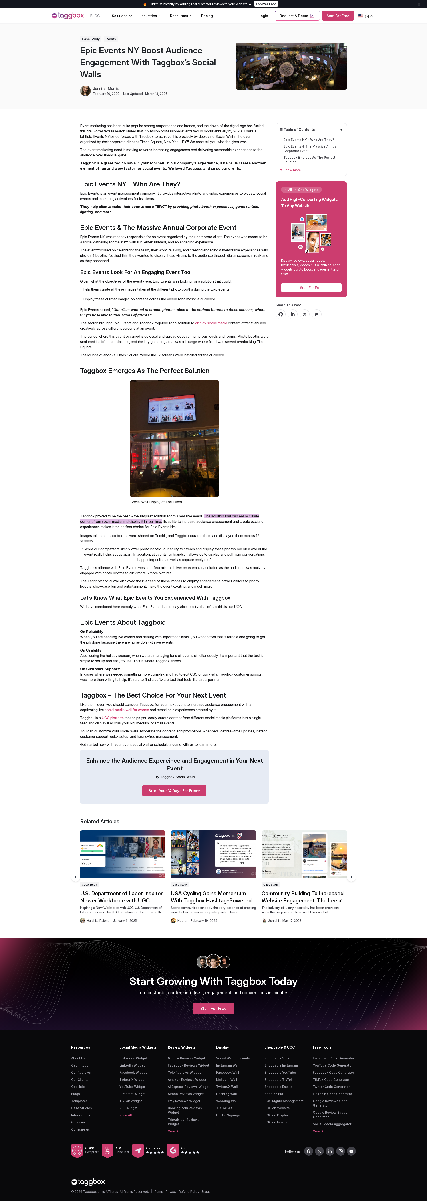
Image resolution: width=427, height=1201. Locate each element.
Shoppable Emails (278, 1087)
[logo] (68, 15)
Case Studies (81, 1108)
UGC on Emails (275, 1122)
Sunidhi (273, 920)
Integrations (80, 1115)
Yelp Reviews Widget (184, 1072)
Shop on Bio (273, 1094)
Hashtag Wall (226, 1094)
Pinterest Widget (132, 1094)
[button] (351, 877)
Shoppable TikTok (278, 1079)
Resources (179, 16)
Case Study (91, 39)
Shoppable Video (277, 1058)
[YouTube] (351, 1151)
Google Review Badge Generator (330, 1115)
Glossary (78, 1122)
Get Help (78, 1087)
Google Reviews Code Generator (330, 1103)
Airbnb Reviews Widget (186, 1094)
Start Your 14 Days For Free (173, 790)
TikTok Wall (225, 1108)
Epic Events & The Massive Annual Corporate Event (310, 148)
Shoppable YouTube (280, 1072)
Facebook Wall (227, 1072)
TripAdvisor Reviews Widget (183, 1122)
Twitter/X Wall (227, 1087)
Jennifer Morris (106, 88)
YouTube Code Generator (332, 1065)
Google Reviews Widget (186, 1058)
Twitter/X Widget (132, 1079)
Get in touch (80, 1065)
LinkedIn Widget (132, 1065)
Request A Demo (294, 16)
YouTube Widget (132, 1087)
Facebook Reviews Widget (188, 1065)
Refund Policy (189, 1191)
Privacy (171, 1191)
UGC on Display (276, 1115)
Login (263, 16)
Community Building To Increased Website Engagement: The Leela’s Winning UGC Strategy (303, 897)
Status (205, 1191)
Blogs (75, 1094)
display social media (211, 323)
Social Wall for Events (233, 1058)
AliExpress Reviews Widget (189, 1087)
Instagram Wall (227, 1065)
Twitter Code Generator (331, 1087)
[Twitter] (319, 1151)
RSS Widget (128, 1108)
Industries (149, 16)
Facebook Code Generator (333, 1072)
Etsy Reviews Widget (184, 1101)
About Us (78, 1058)
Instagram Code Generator (333, 1058)
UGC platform (113, 718)
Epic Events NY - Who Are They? (309, 140)
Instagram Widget (133, 1058)
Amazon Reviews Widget (187, 1079)
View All (125, 1115)
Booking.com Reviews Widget (185, 1110)
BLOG (95, 16)
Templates (79, 1101)
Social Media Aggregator (332, 1124)
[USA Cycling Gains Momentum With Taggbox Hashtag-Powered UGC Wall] (213, 854)
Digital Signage (228, 1115)
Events (110, 39)
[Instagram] (340, 1151)
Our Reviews (81, 1072)
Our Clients (80, 1079)
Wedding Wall (227, 1101)
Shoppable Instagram (281, 1065)
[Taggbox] (88, 1182)
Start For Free (338, 16)
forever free (266, 4)
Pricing (207, 16)
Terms (158, 1191)
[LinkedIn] (330, 1151)
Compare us (80, 1129)
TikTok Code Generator (331, 1079)
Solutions (119, 16)
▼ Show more (290, 170)
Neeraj (182, 920)
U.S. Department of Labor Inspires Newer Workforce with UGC (122, 897)
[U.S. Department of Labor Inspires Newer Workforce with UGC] (122, 854)
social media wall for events (127, 710)
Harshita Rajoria (98, 920)
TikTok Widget (130, 1101)
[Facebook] (308, 1151)
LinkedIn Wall (226, 1079)
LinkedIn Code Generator (332, 1094)
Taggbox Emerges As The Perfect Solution (309, 160)
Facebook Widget (133, 1072)
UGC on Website (277, 1108)
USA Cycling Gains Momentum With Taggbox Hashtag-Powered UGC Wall (211, 897)
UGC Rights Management (284, 1101)
